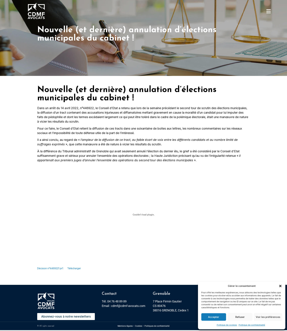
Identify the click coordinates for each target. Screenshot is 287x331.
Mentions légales (125, 326)
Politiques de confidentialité (156, 326)
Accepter (213, 317)
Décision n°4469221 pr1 (50, 268)
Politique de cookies (227, 325)
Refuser (240, 317)
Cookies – (139, 326)
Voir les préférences (268, 317)
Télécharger (74, 268)
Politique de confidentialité (252, 325)
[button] (280, 286)
